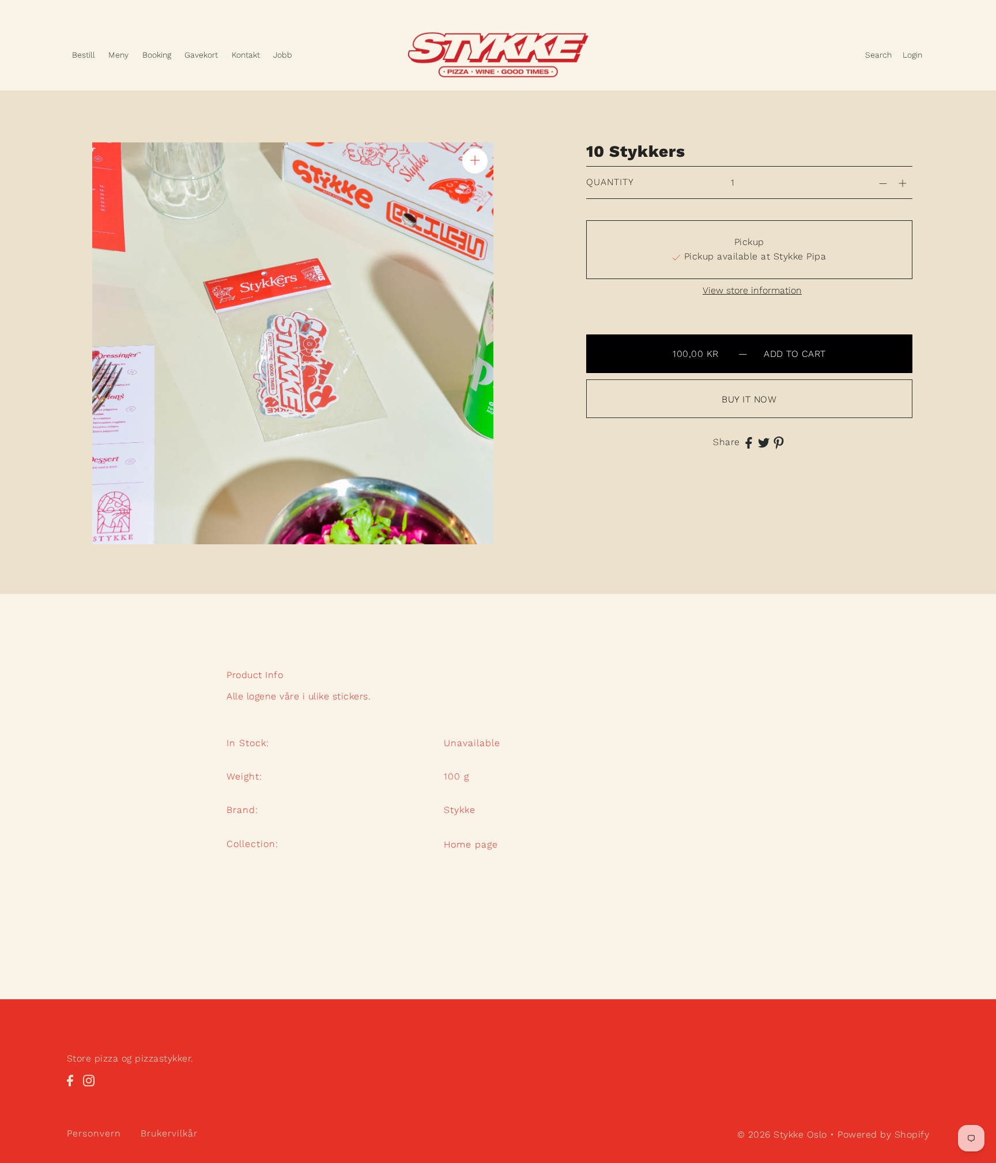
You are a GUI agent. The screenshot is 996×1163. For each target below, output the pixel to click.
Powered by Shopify (883, 1134)
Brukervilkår (169, 1133)
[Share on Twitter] (763, 442)
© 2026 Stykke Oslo (782, 1134)
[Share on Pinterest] (778, 442)
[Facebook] (73, 1086)
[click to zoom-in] (475, 161)
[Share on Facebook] (748, 442)
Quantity (610, 181)
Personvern (94, 1133)
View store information (752, 290)
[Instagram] (92, 1086)
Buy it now (749, 399)
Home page (471, 844)
